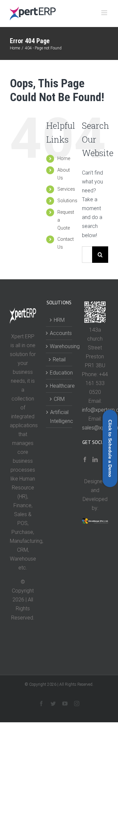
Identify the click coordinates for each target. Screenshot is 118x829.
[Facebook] (85, 459)
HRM (59, 320)
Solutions (67, 200)
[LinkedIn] (95, 459)
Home (63, 158)
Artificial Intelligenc (59, 416)
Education (59, 373)
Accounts (59, 333)
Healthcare (59, 386)
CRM (59, 399)
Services (66, 189)
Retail (59, 359)
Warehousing (59, 346)
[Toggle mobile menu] (104, 12)
